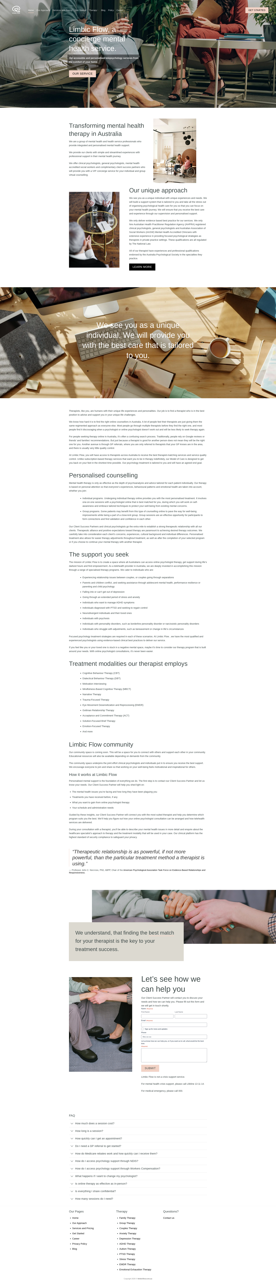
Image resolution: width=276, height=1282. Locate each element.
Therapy (93, 10)
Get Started (80, 10)
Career (120, 10)
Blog (103, 10)
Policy (111, 10)
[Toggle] (72, 1123)
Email (147, 1020)
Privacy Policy (79, 1243)
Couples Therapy (128, 1228)
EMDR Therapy (127, 1264)
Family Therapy (127, 1218)
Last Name (179, 1012)
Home (31, 10)
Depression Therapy (129, 1238)
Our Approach (43, 10)
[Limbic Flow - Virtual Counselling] (16, 9)
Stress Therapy (127, 1259)
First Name (145, 1012)
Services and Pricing (62, 10)
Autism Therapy (127, 1249)
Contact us (168, 1218)
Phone (143, 1032)
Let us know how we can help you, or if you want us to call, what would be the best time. (172, 1043)
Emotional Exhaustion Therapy (135, 1269)
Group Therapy (127, 1223)
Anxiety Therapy (127, 1233)
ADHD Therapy (127, 1243)
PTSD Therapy (127, 1254)
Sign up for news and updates (156, 1029)
